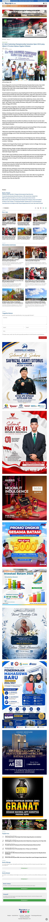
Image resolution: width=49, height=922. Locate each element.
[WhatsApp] (28, 912)
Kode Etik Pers (15, 915)
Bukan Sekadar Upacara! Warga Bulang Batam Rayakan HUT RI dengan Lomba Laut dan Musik (22, 199)
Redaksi (6, 48)
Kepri (6, 42)
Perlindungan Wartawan (36, 915)
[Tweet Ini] (38, 208)
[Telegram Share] (43, 208)
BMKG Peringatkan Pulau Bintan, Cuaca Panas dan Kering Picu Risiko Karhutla (18, 197)
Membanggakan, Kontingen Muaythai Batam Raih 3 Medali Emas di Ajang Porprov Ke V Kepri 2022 (25, 840)
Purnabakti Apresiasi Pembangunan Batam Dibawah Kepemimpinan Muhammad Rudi (22, 844)
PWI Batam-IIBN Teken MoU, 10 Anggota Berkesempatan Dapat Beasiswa (17, 194)
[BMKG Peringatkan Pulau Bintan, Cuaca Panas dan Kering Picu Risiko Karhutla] (40, 217)
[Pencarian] (46, 3)
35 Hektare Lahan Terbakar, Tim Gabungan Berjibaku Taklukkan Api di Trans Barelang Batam (21, 201)
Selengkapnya (24, 868)
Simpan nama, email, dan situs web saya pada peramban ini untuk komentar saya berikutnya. (23, 334)
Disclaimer (21, 915)
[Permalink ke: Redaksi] (3, 48)
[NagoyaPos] (10, 3)
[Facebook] (21, 912)
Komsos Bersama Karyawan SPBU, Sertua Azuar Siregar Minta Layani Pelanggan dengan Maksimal (26, 857)
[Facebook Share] (36, 208)
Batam (3, 42)
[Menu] (3, 3)
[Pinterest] (23, 912)
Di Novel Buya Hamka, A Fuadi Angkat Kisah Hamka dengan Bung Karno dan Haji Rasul (23, 837)
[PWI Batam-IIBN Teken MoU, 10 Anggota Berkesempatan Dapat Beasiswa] (9, 217)
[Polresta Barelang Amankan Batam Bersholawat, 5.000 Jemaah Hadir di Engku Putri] (24, 217)
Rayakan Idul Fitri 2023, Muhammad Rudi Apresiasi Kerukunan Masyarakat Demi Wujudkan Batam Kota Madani (25, 853)
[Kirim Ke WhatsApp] (46, 208)
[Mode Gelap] (44, 3)
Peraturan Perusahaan (24, 916)
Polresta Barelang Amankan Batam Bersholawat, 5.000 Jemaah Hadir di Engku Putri (20, 196)
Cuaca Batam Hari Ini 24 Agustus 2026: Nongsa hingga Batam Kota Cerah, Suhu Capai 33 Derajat (22, 203)
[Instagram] (26, 912)
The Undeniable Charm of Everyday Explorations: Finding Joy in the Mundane (21, 848)
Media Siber (27, 915)
